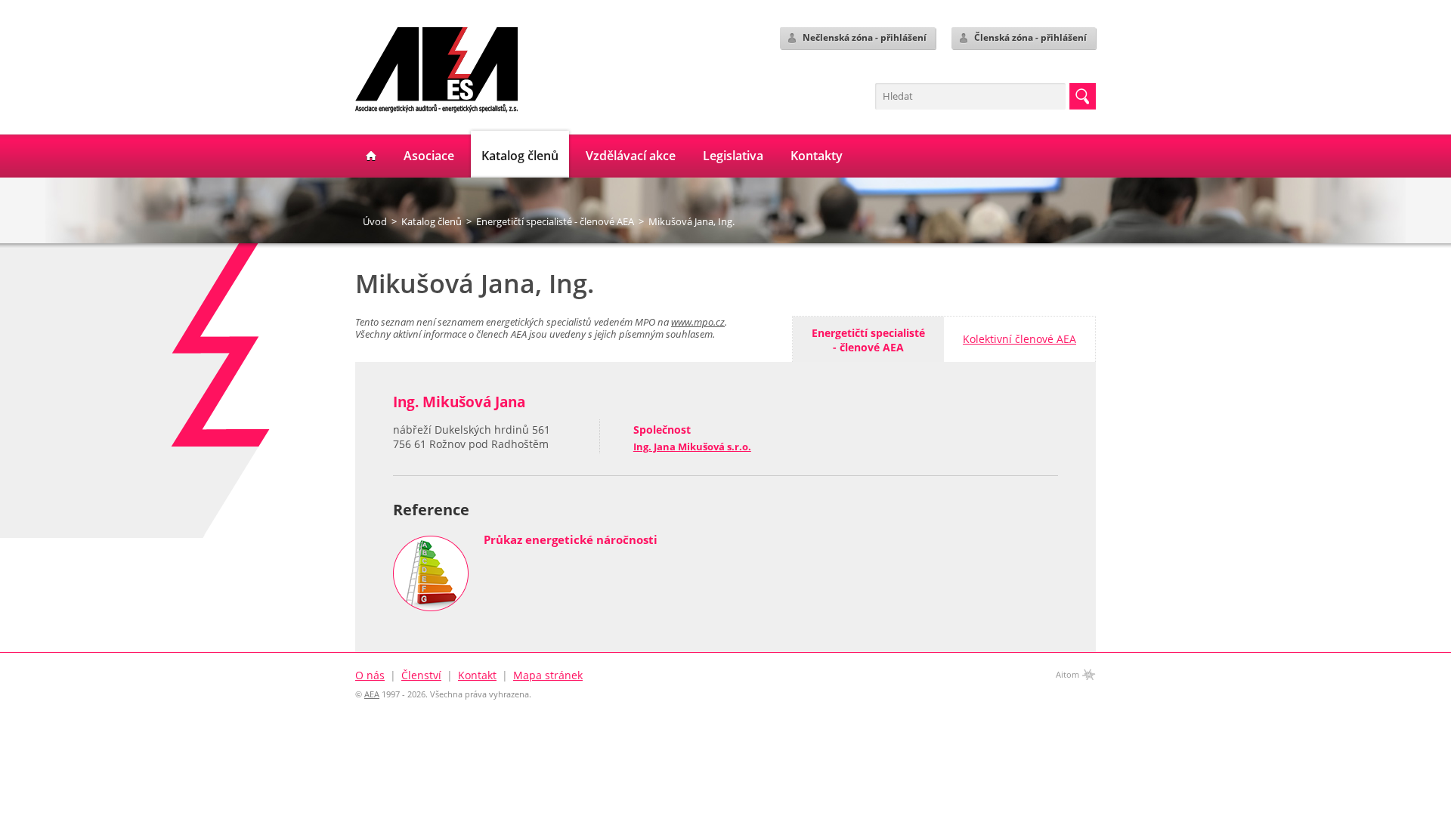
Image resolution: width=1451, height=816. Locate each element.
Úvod (375, 221)
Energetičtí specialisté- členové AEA (868, 340)
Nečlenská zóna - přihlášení (865, 37)
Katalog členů (431, 221)
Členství (421, 675)
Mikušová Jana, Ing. (691, 221)
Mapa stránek (548, 675)
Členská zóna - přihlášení (1030, 37)
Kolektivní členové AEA (1019, 339)
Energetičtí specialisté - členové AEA (555, 221)
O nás (370, 675)
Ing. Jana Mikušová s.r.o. (692, 446)
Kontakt (477, 675)
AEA (371, 694)
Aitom (1067, 674)
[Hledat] (1082, 96)
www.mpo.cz (698, 322)
